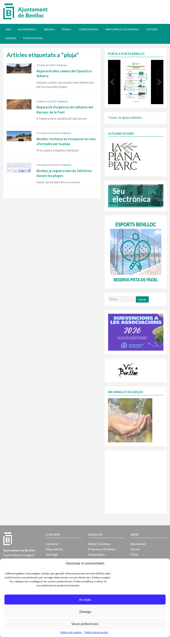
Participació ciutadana (123, 29)
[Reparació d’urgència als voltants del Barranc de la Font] (19, 104)
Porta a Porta (32, 38)
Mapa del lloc (54, 549)
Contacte (52, 544)
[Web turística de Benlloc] (129, 370)
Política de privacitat (96, 632)
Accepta (85, 599)
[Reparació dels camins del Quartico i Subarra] (19, 68)
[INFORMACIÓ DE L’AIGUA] (130, 420)
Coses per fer (89, 29)
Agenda (11, 38)
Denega (85, 612)
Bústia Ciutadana (99, 544)
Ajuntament (27, 29)
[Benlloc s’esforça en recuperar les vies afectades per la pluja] (19, 136)
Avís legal (52, 554)
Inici (8, 29)
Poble (67, 29)
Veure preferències (85, 624)
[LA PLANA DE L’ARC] (124, 156)
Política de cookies (71, 632)
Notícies (152, 29)
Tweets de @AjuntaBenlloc (125, 117)
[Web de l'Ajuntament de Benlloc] (25, 11)
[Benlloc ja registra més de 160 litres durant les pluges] (19, 167)
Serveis (49, 29)
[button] (111, 82)
